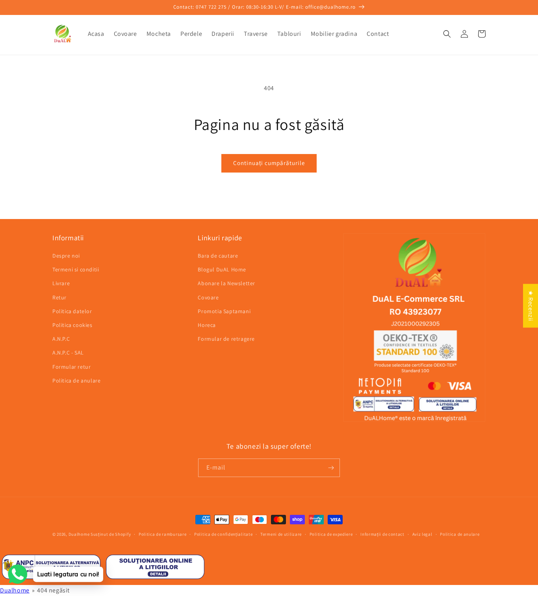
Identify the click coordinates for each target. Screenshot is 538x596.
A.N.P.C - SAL (68, 352)
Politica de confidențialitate (223, 534)
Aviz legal (422, 534)
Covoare (208, 297)
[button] (447, 34)
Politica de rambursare (162, 534)
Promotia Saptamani (224, 311)
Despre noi (66, 255)
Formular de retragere (226, 338)
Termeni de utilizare (281, 534)
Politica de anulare (76, 380)
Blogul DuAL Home (222, 269)
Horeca (207, 325)
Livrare (61, 283)
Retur (59, 297)
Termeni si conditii (75, 269)
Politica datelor (72, 311)
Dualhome (79, 534)
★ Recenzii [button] (531, 305)
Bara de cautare (218, 255)
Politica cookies (72, 325)
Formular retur (71, 366)
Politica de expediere (331, 534)
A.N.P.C (61, 338)
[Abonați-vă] (330, 468)
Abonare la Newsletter (226, 283)
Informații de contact (382, 534)
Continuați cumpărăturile (269, 163)
